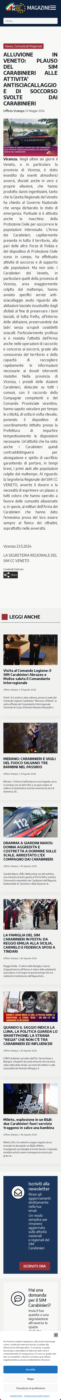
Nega (30, 1378)
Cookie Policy (16, 1396)
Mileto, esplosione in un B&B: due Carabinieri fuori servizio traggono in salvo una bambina (28, 1123)
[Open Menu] (53, 7)
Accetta (30, 1369)
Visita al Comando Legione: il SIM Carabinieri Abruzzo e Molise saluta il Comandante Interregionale (27, 676)
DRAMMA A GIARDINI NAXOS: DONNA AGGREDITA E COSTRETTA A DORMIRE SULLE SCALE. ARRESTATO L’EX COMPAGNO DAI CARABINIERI (29, 851)
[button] (56, 1335)
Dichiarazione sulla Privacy (36, 1396)
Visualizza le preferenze (30, 1388)
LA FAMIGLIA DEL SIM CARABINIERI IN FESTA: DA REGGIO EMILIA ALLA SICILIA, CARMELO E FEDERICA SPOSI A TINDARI (29, 943)
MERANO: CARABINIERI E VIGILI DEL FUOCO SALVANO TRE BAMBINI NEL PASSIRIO (29, 763)
